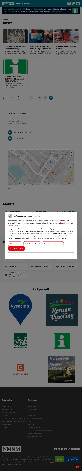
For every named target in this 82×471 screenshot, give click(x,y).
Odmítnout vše (15, 244)
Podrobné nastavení (32, 244)
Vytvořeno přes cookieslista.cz (17, 255)
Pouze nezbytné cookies (53, 244)
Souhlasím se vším (16, 248)
